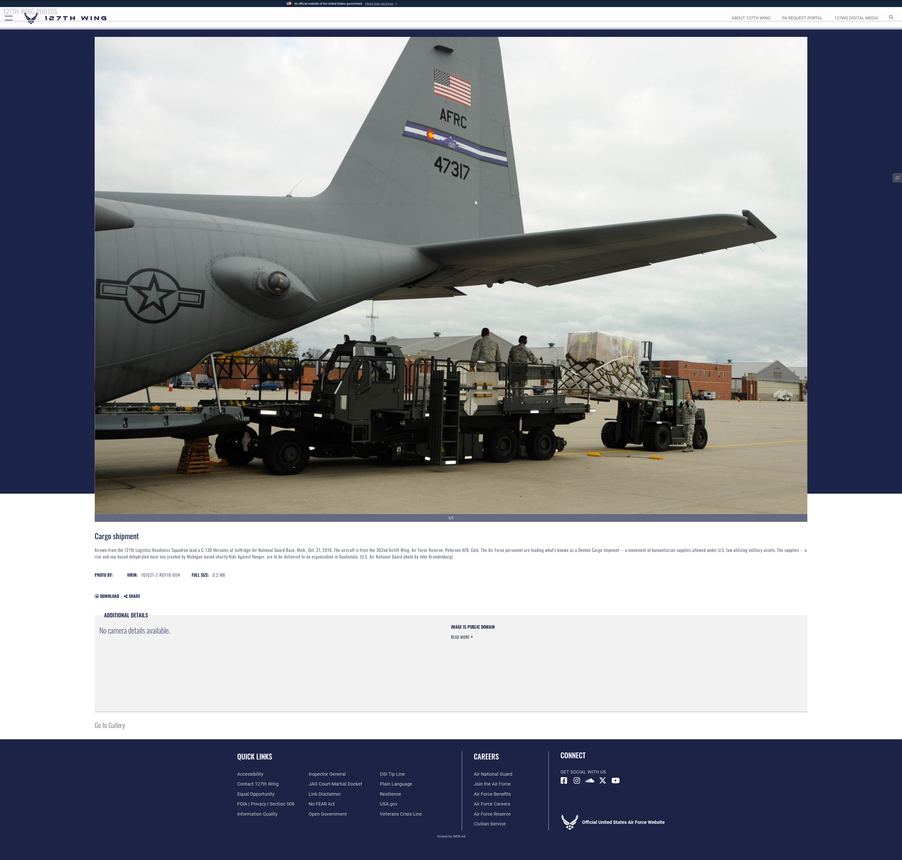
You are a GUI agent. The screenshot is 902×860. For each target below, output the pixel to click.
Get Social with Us (583, 772)
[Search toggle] (891, 18)
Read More (461, 637)
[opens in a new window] (576, 780)
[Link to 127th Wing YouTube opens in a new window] (615, 780)
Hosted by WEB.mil (451, 836)
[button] (381, 3)
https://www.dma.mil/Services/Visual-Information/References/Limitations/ (600, 654)
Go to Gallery (110, 725)
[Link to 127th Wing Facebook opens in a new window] (564, 780)
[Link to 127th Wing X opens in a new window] (602, 780)
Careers (486, 756)
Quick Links (254, 756)
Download (109, 596)
